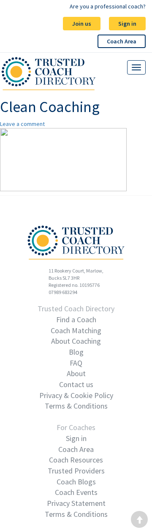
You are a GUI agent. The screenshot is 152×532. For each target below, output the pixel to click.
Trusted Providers (76, 471)
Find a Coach (76, 319)
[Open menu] (136, 67)
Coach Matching (76, 330)
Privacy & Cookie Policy (76, 395)
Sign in (127, 23)
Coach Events (76, 492)
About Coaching (76, 341)
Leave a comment (22, 124)
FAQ (76, 363)
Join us (81, 23)
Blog (76, 352)
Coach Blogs (76, 482)
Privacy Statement (76, 503)
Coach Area (121, 41)
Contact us (76, 384)
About (76, 373)
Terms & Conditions (76, 406)
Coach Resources (76, 460)
